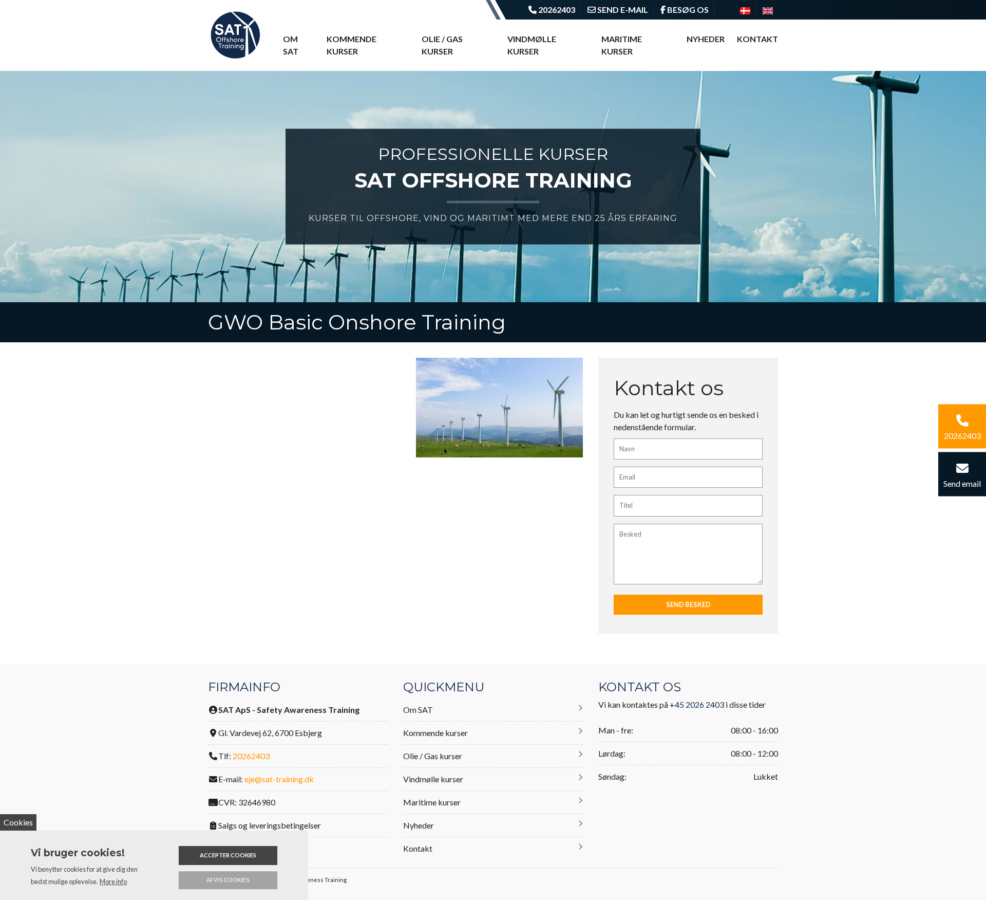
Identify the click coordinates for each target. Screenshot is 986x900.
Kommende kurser (351, 45)
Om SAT (290, 45)
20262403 (251, 756)
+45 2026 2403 (697, 704)
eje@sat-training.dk (279, 779)
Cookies (18, 822)
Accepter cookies (228, 855)
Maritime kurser (621, 45)
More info (113, 881)
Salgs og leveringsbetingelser (269, 825)
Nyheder (706, 39)
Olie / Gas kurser (442, 45)
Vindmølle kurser (531, 45)
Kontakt (757, 39)
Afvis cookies (228, 880)
